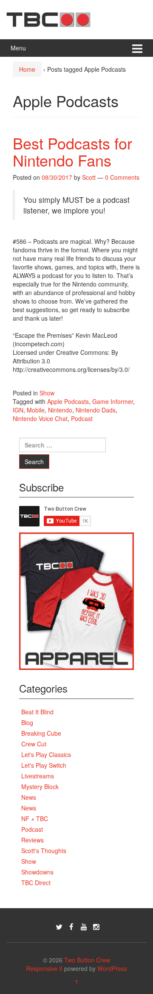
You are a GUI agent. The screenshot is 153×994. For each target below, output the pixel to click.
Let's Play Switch (43, 765)
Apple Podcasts (68, 401)
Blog (27, 722)
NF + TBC (34, 818)
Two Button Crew (87, 960)
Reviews (32, 840)
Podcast (82, 418)
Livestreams (37, 776)
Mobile (36, 410)
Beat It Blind (37, 711)
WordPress (112, 968)
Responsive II (44, 968)
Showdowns (37, 872)
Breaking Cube (41, 733)
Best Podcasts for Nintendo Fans (72, 151)
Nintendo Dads (96, 410)
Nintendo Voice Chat (40, 418)
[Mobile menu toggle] (137, 48)
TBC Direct (36, 882)
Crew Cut (33, 744)
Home (27, 69)
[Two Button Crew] (48, 18)
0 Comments (122, 177)
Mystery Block (40, 786)
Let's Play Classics (46, 754)
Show (47, 393)
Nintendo (60, 410)
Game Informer (112, 401)
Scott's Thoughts (43, 850)
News (28, 797)
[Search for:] (62, 445)
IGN (18, 410)
